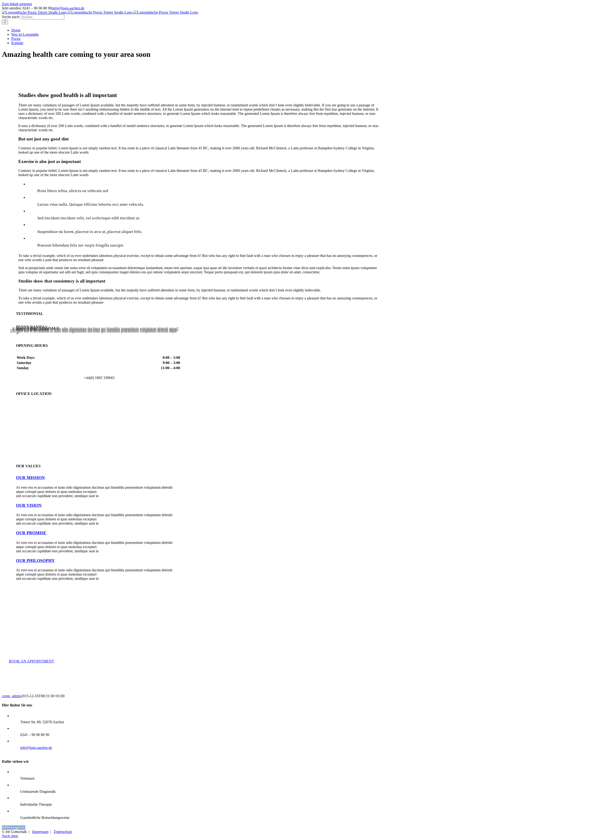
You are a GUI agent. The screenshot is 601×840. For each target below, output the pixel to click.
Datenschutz (63, 832)
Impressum (40, 832)
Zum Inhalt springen (17, 4)
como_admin (11, 696)
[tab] (30, 477)
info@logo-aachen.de (68, 8)
